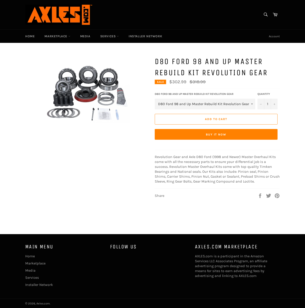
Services (108, 36)
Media (85, 36)
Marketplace (56, 36)
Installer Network (145, 36)
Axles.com (43, 303)
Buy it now (216, 134)
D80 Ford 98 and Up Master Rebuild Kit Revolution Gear (194, 94)
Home (30, 36)
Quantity (263, 94)
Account (274, 36)
